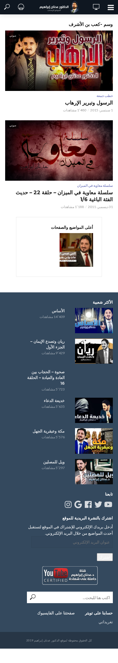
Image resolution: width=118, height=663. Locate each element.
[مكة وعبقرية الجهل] (94, 441)
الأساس (58, 310)
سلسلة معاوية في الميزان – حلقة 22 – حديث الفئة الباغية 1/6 (64, 196)
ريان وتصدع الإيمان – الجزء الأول (47, 344)
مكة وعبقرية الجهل (49, 431)
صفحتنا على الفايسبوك (56, 613)
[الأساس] (94, 320)
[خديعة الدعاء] (94, 410)
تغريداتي (106, 621)
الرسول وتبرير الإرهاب (89, 103)
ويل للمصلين (54, 461)
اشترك (105, 557)
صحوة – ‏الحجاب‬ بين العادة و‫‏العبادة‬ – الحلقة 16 (46, 377)
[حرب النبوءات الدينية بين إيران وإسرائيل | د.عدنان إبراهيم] (76, 250)
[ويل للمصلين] (94, 471)
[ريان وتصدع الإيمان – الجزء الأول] (94, 351)
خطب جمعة (105, 96)
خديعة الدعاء (54, 400)
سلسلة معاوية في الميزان (95, 185)
